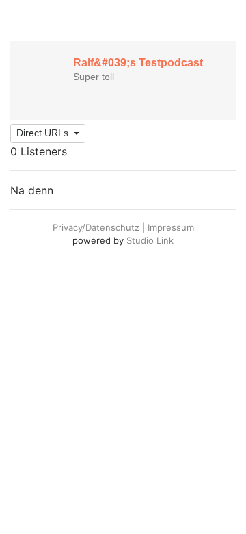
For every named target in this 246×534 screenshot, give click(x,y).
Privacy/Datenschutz (96, 227)
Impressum (171, 227)
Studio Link (150, 240)
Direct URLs (43, 132)
